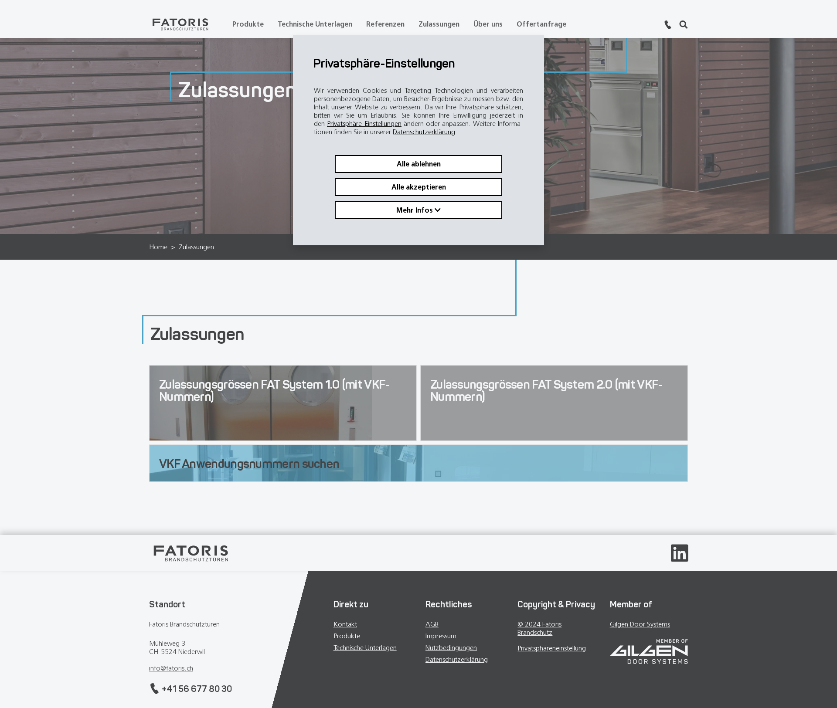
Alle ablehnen (419, 164)
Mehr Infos (415, 210)
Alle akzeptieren (418, 187)
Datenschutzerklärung (424, 132)
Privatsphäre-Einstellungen (364, 123)
